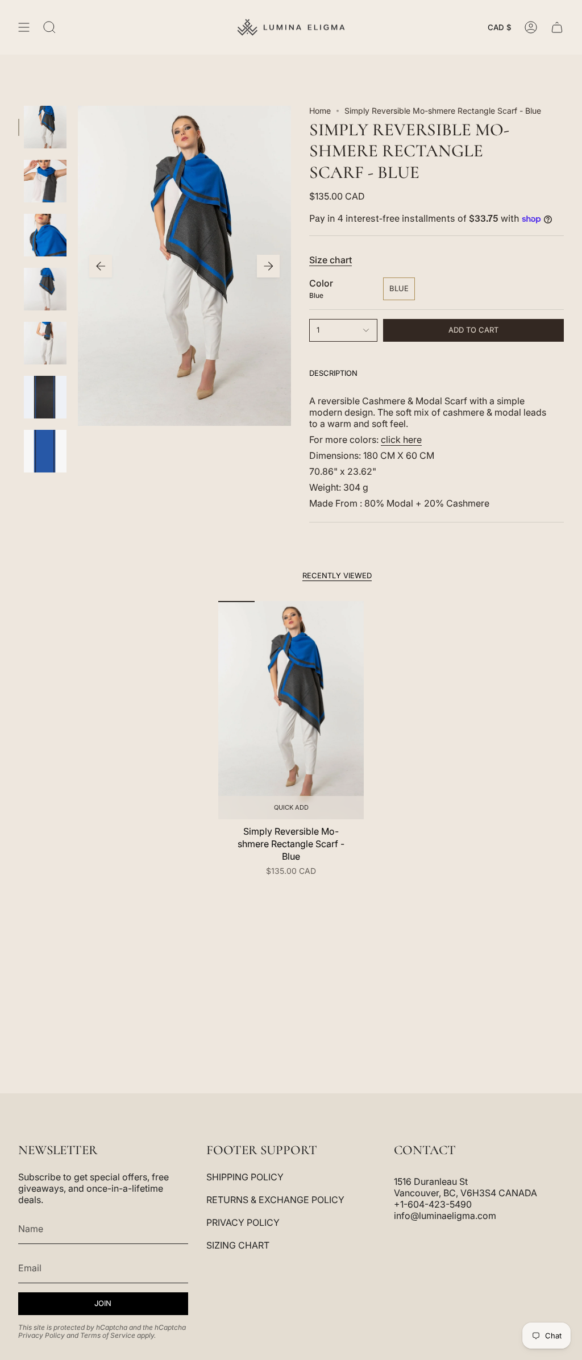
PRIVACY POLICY (243, 1222)
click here (401, 439)
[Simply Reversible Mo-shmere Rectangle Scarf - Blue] (291, 710)
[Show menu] (24, 27)
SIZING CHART (237, 1245)
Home (320, 110)
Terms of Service (107, 1335)
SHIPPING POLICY (245, 1177)
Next (268, 266)
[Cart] (557, 27)
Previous (100, 266)
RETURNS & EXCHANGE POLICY (275, 1199)
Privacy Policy (41, 1335)
